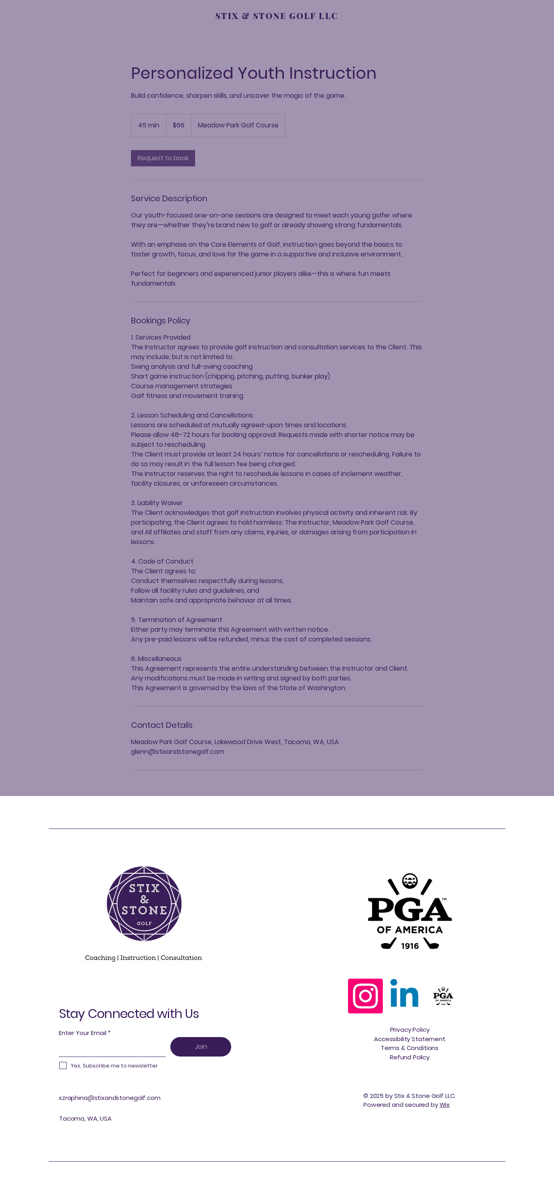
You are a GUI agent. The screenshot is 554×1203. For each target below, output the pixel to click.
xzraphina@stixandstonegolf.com (110, 1097)
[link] (163, 158)
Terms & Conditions (409, 1048)
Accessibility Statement (409, 1039)
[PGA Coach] (443, 996)
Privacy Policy (409, 1029)
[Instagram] (365, 996)
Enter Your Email (82, 1033)
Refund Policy (409, 1057)
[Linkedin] (404, 996)
